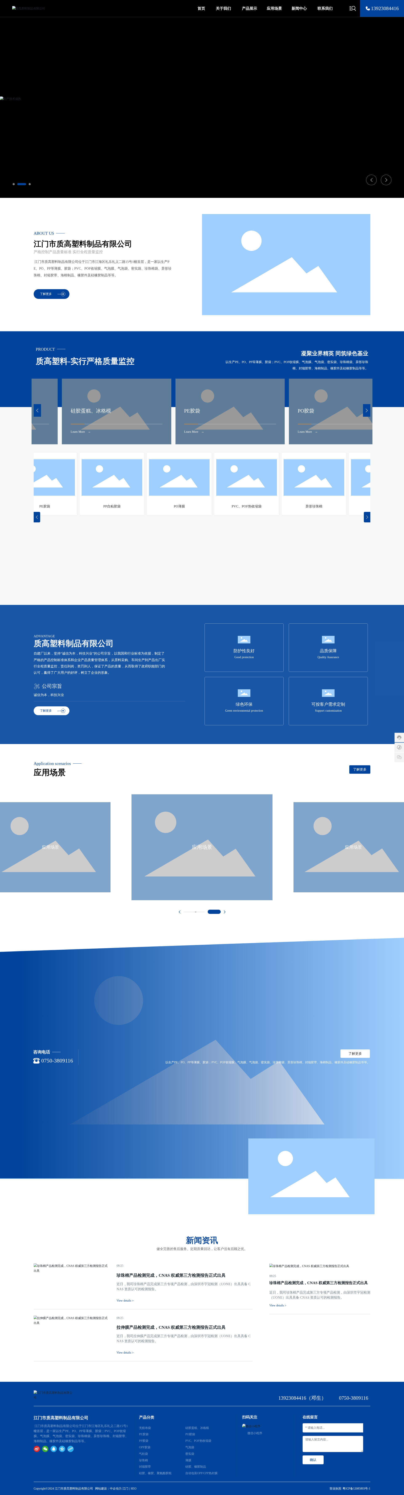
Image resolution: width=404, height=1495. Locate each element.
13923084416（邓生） (302, 1398)
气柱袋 (143, 1453)
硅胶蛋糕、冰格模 (197, 1428)
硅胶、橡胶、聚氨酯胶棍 (155, 1473)
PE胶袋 (104, 411)
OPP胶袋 (144, 1447)
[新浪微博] (37, 1449)
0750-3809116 (57, 1061)
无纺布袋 (145, 1428)
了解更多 (46, 294)
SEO (133, 1488)
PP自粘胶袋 (80, 506)
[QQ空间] (62, 1449)
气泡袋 (349, 506)
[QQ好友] (53, 1449)
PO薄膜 (147, 506)
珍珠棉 (143, 1460)
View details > (277, 1305)
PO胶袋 (217, 411)
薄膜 (188, 1460)
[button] (14, 184)
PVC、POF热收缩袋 (215, 506)
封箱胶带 (145, 1466)
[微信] (45, 1449)
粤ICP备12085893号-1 (356, 1488)
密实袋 (189, 1453)
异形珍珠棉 (282, 506)
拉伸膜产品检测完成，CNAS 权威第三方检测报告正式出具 (171, 1327)
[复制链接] (70, 1449)
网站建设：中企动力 (108, 1488)
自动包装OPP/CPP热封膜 (201, 1473)
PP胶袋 (330, 410)
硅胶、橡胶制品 (195, 1466)
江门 (125, 1488)
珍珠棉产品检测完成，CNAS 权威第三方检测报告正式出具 (318, 1283)
